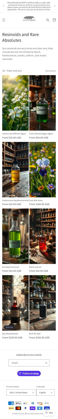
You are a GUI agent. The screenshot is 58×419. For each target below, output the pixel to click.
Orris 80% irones (36, 200)
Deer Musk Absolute (10, 333)
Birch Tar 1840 (34, 333)
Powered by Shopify (38, 414)
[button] (3, 20)
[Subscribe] (46, 362)
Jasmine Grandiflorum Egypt (14, 133)
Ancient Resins (24, 414)
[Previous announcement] (3, 6)
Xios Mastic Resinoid (10, 267)
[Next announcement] (54, 6)
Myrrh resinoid (35, 267)
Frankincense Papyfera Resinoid (15, 200)
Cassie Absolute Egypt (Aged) (41, 133)
